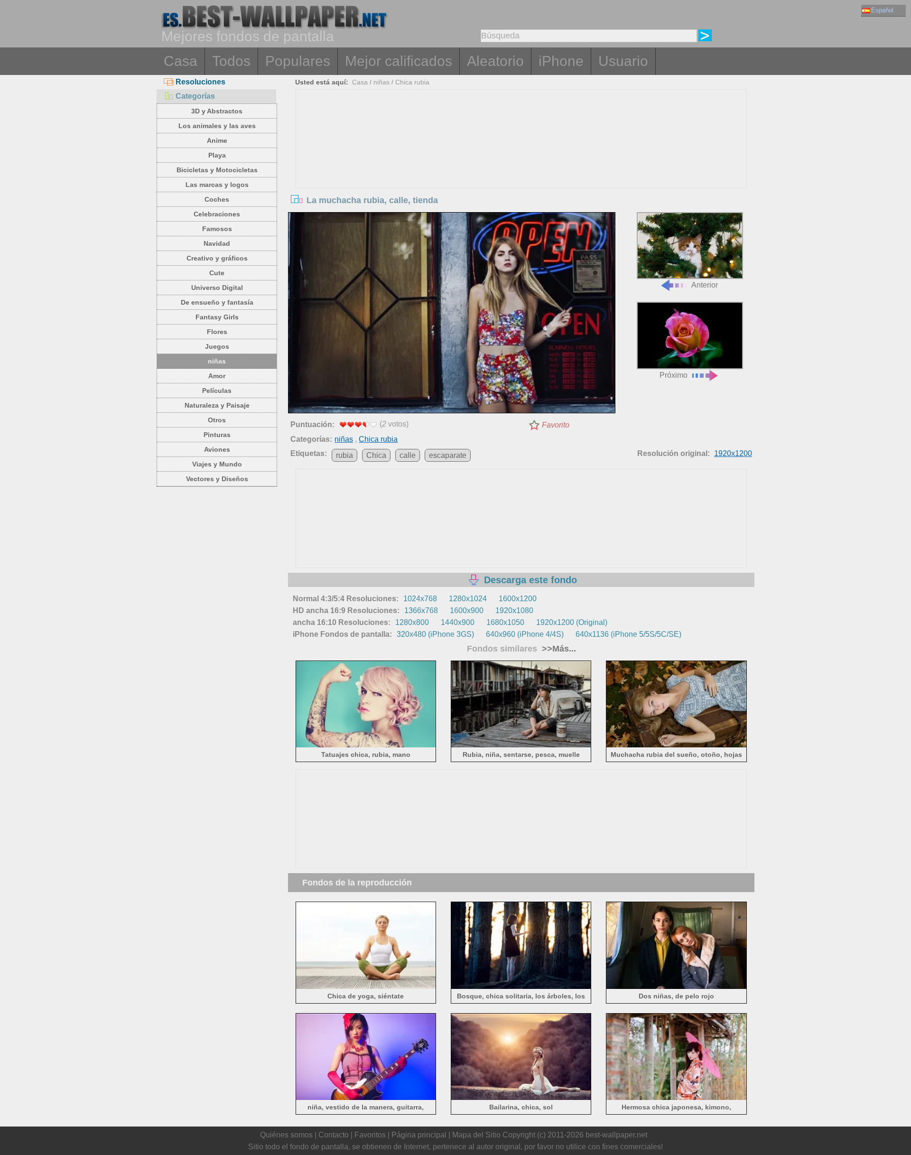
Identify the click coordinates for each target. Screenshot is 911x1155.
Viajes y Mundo (217, 464)
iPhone (561, 61)
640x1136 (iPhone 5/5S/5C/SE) (628, 634)
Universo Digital (217, 287)
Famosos (217, 229)
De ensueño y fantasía (217, 302)
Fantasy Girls (217, 317)
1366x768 (421, 610)
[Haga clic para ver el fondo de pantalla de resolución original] (451, 315)
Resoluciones (200, 82)
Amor (216, 376)
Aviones (217, 449)
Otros (217, 420)
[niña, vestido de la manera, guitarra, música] (366, 1098)
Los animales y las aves (217, 126)
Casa (180, 61)
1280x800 (412, 622)
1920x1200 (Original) (571, 622)
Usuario (623, 61)
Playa (217, 155)
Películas (217, 390)
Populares (297, 61)
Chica (376, 455)
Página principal (418, 1135)
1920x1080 (514, 610)
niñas (217, 361)
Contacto (333, 1135)
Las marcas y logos (217, 184)
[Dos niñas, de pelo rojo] (676, 987)
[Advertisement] (521, 160)
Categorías (195, 96)
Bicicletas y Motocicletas (217, 170)
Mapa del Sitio (476, 1135)
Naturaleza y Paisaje (217, 405)
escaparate (447, 455)
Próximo (674, 375)
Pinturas (217, 434)
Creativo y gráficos (217, 258)
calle (408, 455)
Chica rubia (412, 82)
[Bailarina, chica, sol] (521, 1098)
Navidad (217, 243)
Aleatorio (495, 61)
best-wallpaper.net (616, 1135)
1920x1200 (733, 453)
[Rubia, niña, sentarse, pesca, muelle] (521, 746)
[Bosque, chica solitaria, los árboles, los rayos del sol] (521, 987)
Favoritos (370, 1135)
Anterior (704, 285)
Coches (217, 199)
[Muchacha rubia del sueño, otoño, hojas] (676, 746)
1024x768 (420, 599)
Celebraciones (217, 214)
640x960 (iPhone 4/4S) (525, 634)
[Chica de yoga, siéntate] (366, 987)
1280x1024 (468, 599)
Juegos (217, 346)
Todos (231, 61)
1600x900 (466, 610)
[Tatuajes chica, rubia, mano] (366, 746)
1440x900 (457, 622)
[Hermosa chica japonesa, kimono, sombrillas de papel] (676, 1098)
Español (882, 10)
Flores (217, 331)
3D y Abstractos (216, 111)
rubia (344, 455)
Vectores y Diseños (217, 479)
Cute (216, 273)
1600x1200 (518, 599)
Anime (217, 140)
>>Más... (557, 648)
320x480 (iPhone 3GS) (435, 634)
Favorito (555, 425)
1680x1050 (505, 622)
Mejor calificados (398, 61)
